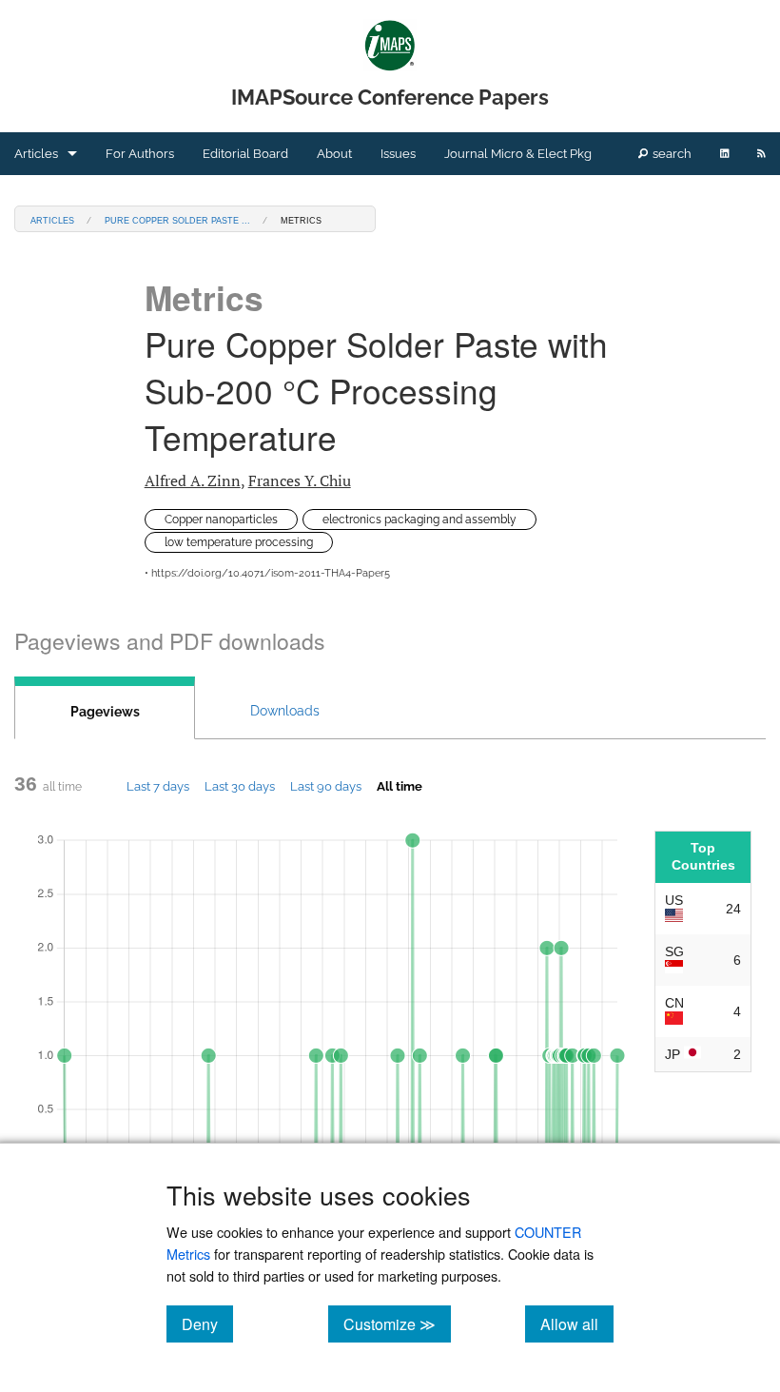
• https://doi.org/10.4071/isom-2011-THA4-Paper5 (267, 573)
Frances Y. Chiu (299, 480)
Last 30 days (240, 786)
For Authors (140, 154)
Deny (207, 1323)
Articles (36, 154)
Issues (398, 154)
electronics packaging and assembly (419, 519)
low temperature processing (239, 542)
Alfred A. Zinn (193, 480)
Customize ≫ (397, 1323)
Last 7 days (158, 786)
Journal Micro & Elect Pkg (518, 154)
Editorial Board (245, 154)
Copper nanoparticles (221, 519)
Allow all (577, 1323)
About (334, 154)
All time (399, 786)
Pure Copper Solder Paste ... (177, 219)
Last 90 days (325, 786)
